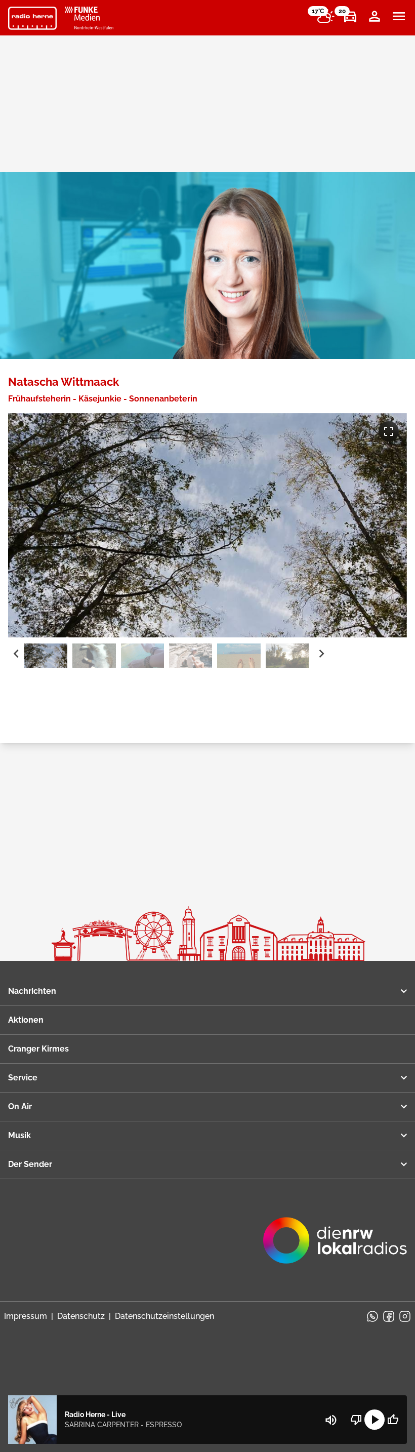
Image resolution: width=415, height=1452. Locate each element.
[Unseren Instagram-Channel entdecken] (405, 1316)
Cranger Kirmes (38, 1049)
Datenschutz (81, 1316)
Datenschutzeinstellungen (164, 1316)
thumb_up (393, 1420)
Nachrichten (32, 991)
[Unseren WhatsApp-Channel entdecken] (372, 1316)
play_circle (374, 1419)
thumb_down (356, 1420)
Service (22, 1077)
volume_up (331, 1420)
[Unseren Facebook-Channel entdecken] (389, 1316)
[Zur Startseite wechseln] (32, 18)
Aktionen (26, 1020)
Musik (19, 1135)
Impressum (25, 1316)
